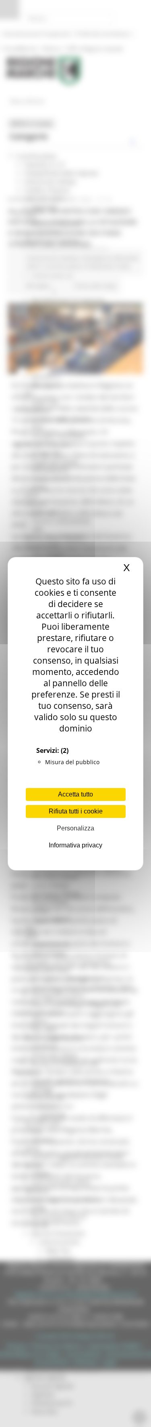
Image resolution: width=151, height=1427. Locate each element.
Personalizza (75, 828)
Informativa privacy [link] (75, 845)
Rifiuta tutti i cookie (76, 811)
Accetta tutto (75, 794)
